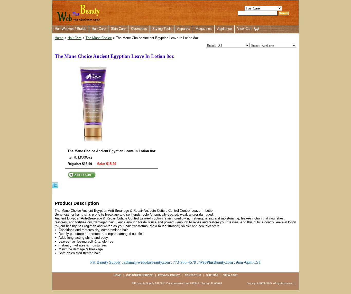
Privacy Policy (169, 275)
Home (59, 38)
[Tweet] (55, 185)
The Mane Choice (99, 38)
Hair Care (99, 29)
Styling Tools (162, 29)
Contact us (193, 275)
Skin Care (118, 29)
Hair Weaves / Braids (70, 29)
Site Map (212, 275)
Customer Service (139, 275)
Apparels (183, 29)
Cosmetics (139, 29)
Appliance (224, 29)
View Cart (244, 29)
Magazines (204, 29)
